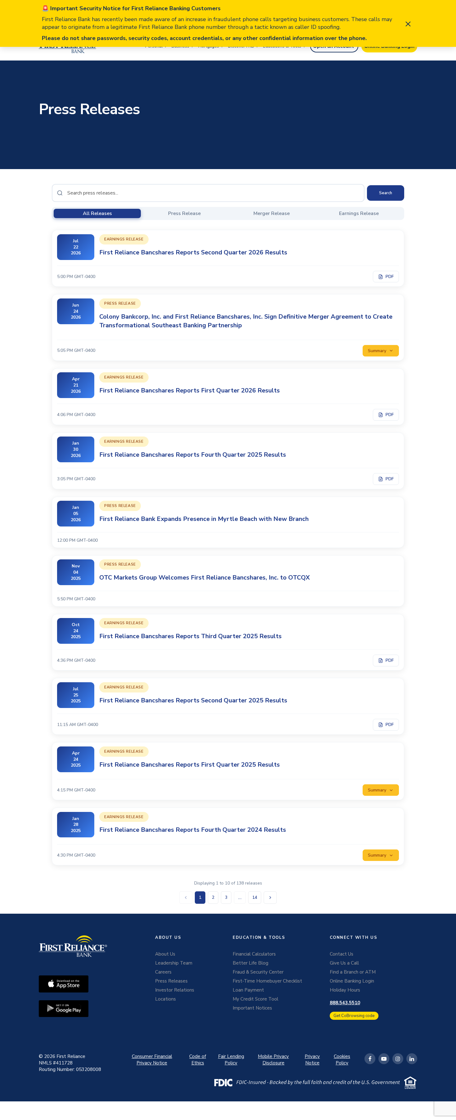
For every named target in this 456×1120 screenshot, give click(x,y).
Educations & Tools (282, 46)
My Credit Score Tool (255, 999)
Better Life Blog (250, 963)
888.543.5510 (345, 1003)
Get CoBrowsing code (354, 1016)
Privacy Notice (312, 1059)
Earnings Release (359, 213)
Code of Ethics (197, 1059)
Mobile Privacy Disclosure (273, 1059)
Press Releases (171, 981)
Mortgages (208, 46)
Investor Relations (174, 990)
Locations (165, 999)
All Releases (97, 213)
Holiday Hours (345, 990)
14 (254, 897)
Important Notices (252, 1008)
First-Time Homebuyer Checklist (267, 981)
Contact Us (341, 954)
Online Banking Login (352, 981)
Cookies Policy (342, 1059)
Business (180, 46)
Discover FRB (241, 46)
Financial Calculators (254, 954)
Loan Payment (248, 990)
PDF (390, 277)
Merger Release (271, 213)
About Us (165, 954)
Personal (154, 46)
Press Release (184, 213)
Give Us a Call (344, 963)
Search (385, 193)
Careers (163, 972)
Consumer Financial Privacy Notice (152, 1059)
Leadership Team (173, 963)
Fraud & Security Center (258, 972)
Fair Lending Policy (231, 1059)
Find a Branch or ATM (353, 972)
